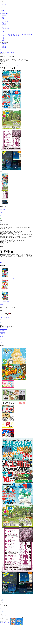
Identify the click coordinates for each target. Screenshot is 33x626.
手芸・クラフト (4, 24)
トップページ (4, 614)
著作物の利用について (5, 47)
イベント (10, 56)
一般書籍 (3, 31)
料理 (29, 34)
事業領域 (3, 38)
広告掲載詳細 (4, 45)
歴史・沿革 (3, 39)
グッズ (13, 56)
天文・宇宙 (3, 22)
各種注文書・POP (4, 43)
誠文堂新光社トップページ (4, 13)
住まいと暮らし (4, 27)
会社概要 (3, 37)
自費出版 (3, 18)
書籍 (2, 14)
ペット (13, 35)
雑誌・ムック (4, 15)
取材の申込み (4, 46)
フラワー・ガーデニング (5, 28)
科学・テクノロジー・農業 (6, 34)
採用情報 (3, 40)
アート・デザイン (4, 23)
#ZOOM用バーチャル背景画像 (9, 52)
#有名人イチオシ (2, 52)
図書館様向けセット (5, 17)
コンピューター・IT (5, 21)
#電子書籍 (1, 212)
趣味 (14, 35)
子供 (2, 30)
